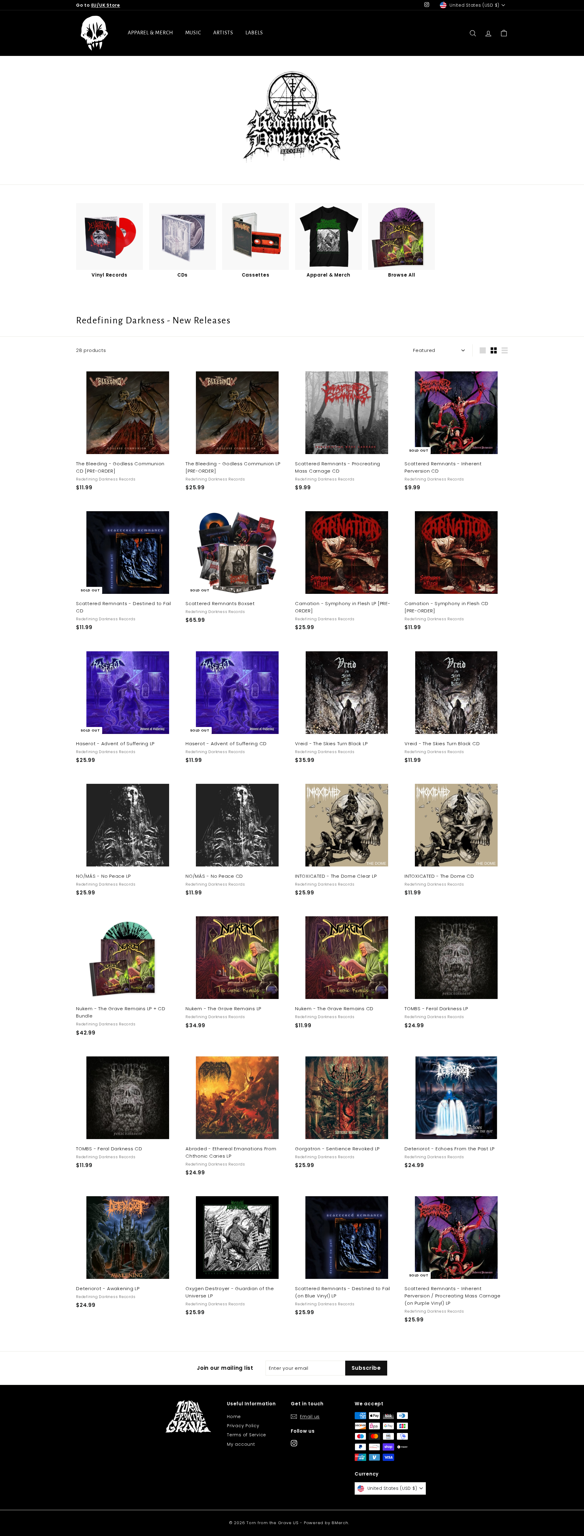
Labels (254, 33)
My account (241, 1444)
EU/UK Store (105, 5)
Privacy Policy (243, 1426)
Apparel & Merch (150, 33)
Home (234, 1417)
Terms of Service (246, 1435)
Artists (223, 33)
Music (193, 33)
